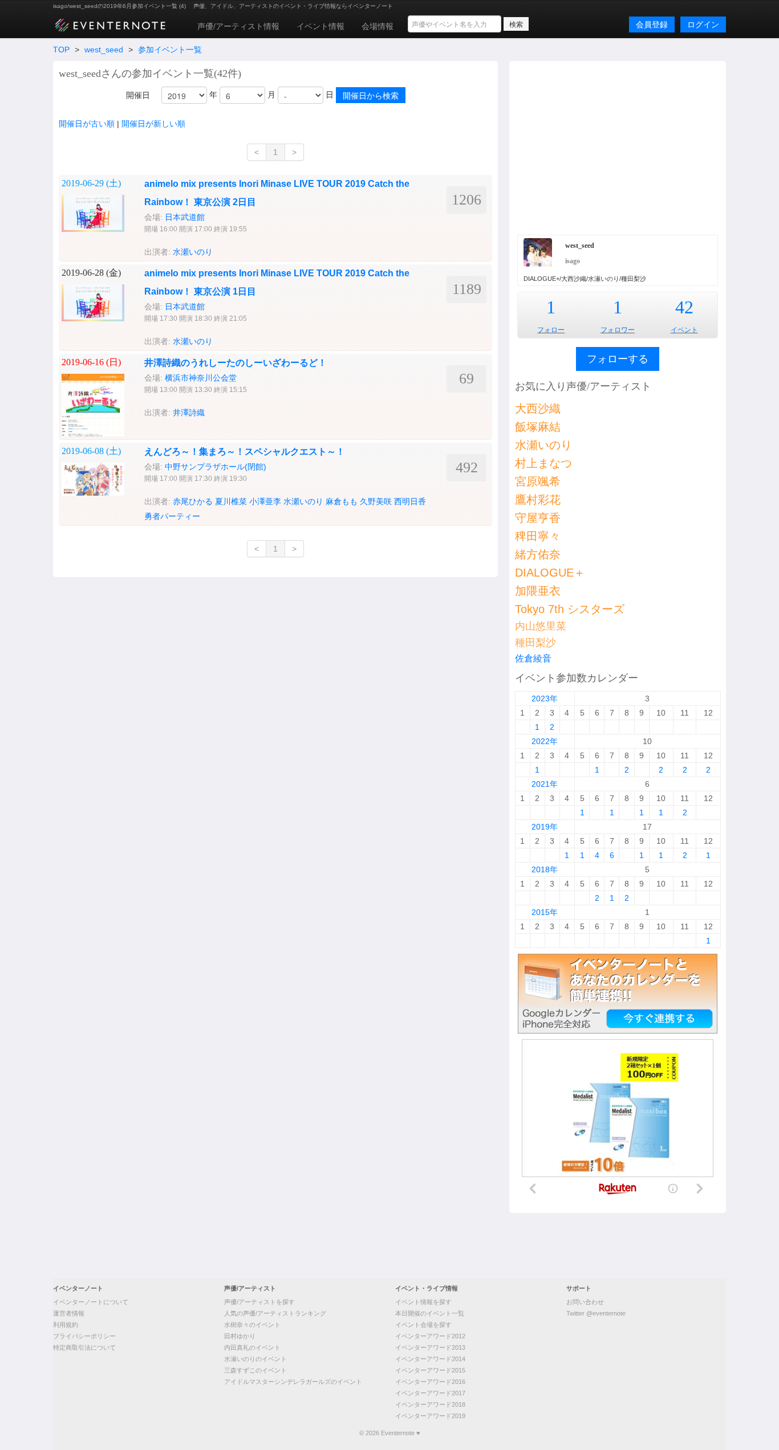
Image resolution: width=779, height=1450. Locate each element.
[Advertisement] (617, 146)
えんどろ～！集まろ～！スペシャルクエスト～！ (244, 451)
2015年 (544, 912)
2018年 (544, 869)
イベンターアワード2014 (430, 1358)
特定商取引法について (84, 1347)
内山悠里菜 (540, 626)
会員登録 (652, 24)
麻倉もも (342, 501)
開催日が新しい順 (153, 123)
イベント (684, 330)
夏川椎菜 (231, 501)
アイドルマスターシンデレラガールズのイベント (293, 1381)
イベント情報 (320, 26)
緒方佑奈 (538, 554)
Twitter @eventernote (596, 1313)
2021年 (544, 784)
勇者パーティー (172, 516)
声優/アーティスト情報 (238, 26)
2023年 (544, 698)
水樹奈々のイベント (252, 1324)
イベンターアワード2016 (430, 1381)
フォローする (617, 359)
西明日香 (410, 501)
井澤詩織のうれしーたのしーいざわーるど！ (235, 362)
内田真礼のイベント (252, 1347)
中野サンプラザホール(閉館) (215, 466)
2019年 (544, 826)
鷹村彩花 (538, 499)
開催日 (138, 95)
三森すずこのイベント (255, 1370)
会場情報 (377, 26)
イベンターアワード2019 (430, 1415)
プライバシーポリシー (84, 1336)
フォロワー (618, 330)
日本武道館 (185, 217)
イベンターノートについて (90, 1301)
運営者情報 (68, 1313)
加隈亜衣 (538, 591)
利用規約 (65, 1324)
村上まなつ (543, 463)
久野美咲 (376, 501)
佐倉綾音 (533, 658)
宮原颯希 (538, 481)
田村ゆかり (239, 1336)
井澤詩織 (189, 412)
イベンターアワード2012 (430, 1336)
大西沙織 (538, 408)
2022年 (544, 741)
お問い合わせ (585, 1301)
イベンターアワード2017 (430, 1393)
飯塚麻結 (538, 426)
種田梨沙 (535, 642)
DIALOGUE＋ (550, 572)
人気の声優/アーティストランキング (275, 1313)
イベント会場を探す (423, 1324)
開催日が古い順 (87, 123)
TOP (61, 49)
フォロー (551, 330)
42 (684, 307)
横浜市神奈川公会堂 (201, 377)
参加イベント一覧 (170, 49)
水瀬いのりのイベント (255, 1358)
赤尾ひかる (193, 501)
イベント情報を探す (423, 1301)
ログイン (703, 24)
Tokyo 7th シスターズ (569, 609)
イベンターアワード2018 (430, 1404)
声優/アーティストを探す (259, 1301)
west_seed (103, 49)
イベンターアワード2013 (430, 1347)
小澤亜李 (265, 501)
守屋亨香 (538, 518)
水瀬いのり (193, 251)
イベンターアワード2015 (430, 1370)
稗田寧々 (538, 536)
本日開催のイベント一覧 (429, 1313)
